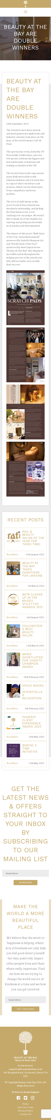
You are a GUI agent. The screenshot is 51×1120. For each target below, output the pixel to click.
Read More (12, 554)
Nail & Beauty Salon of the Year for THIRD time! (33, 538)
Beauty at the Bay (27, 1082)
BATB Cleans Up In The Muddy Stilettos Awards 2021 (32, 601)
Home (25, 1103)
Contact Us (25, 1114)
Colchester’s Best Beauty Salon (32, 630)
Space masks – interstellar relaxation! (33, 692)
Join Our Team (25, 1107)
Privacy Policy (25, 1110)
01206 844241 (25, 1065)
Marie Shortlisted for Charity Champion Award (32, 660)
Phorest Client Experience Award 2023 (31, 721)
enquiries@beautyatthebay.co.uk (25, 1068)
